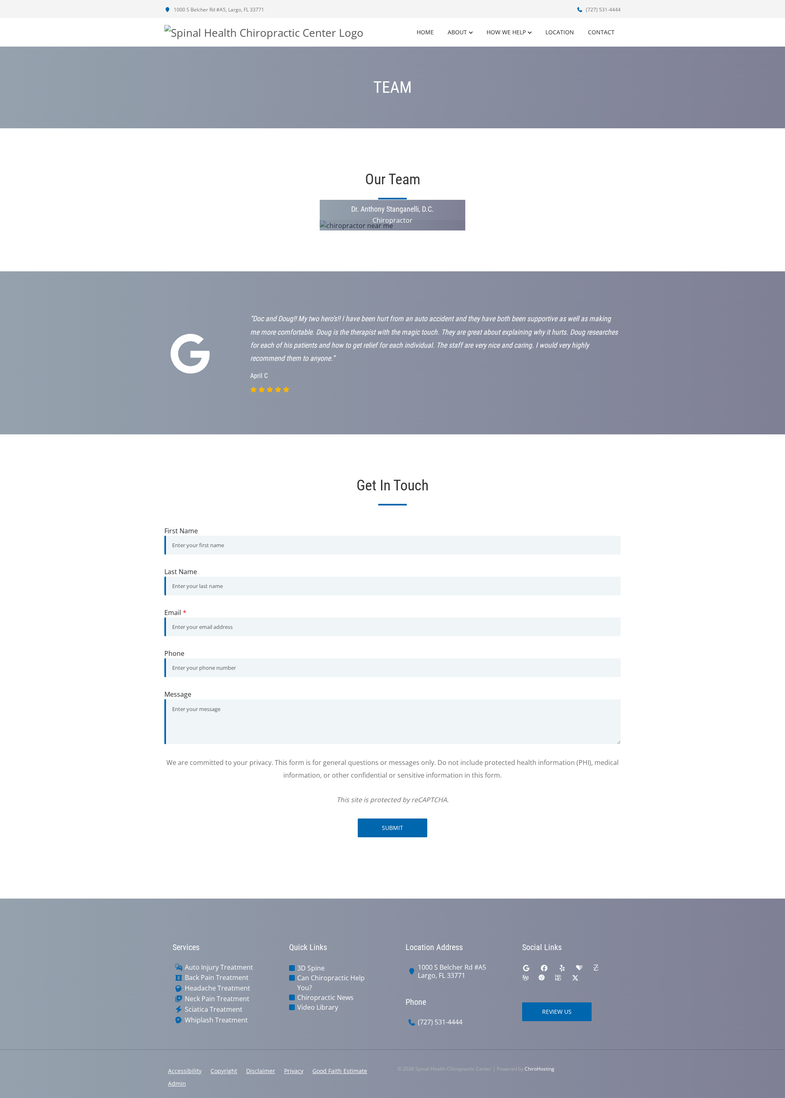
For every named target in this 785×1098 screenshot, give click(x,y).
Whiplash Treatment (216, 1020)
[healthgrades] (579, 968)
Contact (601, 32)
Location (559, 32)
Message (177, 694)
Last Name (180, 571)
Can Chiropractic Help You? (331, 982)
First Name (181, 530)
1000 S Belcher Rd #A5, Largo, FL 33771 (218, 9)
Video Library (317, 1007)
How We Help (506, 32)
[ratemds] (541, 978)
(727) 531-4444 (603, 9)
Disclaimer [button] (260, 1071)
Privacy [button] (293, 1071)
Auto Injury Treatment (219, 967)
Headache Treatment (217, 988)
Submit (392, 828)
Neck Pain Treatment (217, 999)
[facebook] (544, 968)
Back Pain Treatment (217, 977)
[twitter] (575, 978)
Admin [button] (177, 1083)
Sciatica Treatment (213, 1009)
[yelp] (562, 968)
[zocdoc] (595, 968)
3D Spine (311, 968)
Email (175, 612)
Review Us (557, 1011)
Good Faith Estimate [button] (339, 1071)
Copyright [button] (224, 1071)
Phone (174, 653)
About (457, 32)
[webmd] (558, 978)
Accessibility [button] (185, 1071)
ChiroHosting (539, 1068)
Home (425, 32)
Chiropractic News (325, 997)
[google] (526, 968)
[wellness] (525, 978)
